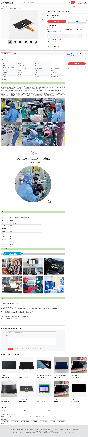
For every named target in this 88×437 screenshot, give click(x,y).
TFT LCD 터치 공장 (15, 421)
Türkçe (66, 429)
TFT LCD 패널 (52, 421)
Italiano (36, 429)
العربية (49, 429)
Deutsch (40, 429)
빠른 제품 (57, 427)
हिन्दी (58, 429)
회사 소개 (27, 427)
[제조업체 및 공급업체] (7, 2)
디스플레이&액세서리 (13, 8)
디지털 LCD (25, 410)
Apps (79, 6)
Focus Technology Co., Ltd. (45, 431)
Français (26, 429)
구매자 (67, 6)
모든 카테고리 (5, 6)
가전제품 (6, 8)
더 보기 (2, 423)
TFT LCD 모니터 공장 (25, 421)
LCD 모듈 (19, 8)
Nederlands (45, 429)
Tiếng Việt (69, 429)
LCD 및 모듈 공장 (34, 421)
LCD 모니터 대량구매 (61, 421)
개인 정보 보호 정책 (41, 427)
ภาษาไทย (62, 429)
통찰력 (61, 427)
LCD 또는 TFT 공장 (5, 421)
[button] (61, 56)
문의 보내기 (56, 21)
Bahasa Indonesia (76, 429)
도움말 (74, 6)
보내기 (10, 348)
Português (22, 429)
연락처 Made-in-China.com (50, 427)
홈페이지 (2, 8)
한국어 (52, 429)
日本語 (55, 429)
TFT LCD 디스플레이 (48, 410)
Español (18, 429)
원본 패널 (3, 410)
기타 (66, 410)
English (14, 429)
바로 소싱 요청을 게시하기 (36, 348)
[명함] (85, 58)
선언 (31, 427)
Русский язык (32, 429)
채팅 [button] (78, 21)
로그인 (85, 3)
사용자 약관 (35, 427)
